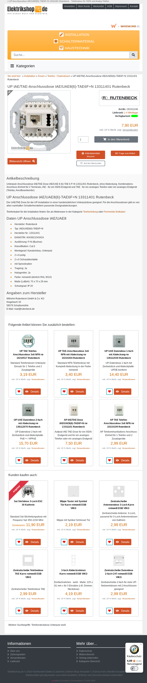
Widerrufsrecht (86, 654)
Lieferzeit (14, 661)
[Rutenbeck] (119, 98)
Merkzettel (98, 6)
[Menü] (141, 645)
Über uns (14, 651)
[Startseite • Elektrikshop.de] (28, 14)
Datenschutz (85, 651)
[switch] (134, 668)
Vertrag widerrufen (88, 658)
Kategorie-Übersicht (89, 661)
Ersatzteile (121, 671)
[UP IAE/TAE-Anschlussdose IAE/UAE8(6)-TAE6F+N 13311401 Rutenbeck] (39, 151)
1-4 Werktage (131, 112)
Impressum (121, 6)
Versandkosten (130, 130)
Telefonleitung (90, 211)
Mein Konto (84, 6)
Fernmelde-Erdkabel (114, 211)
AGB (109, 6)
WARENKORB (128, 26)
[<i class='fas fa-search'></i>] (133, 55)
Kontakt (134, 6)
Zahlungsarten (17, 654)
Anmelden (69, 6)
